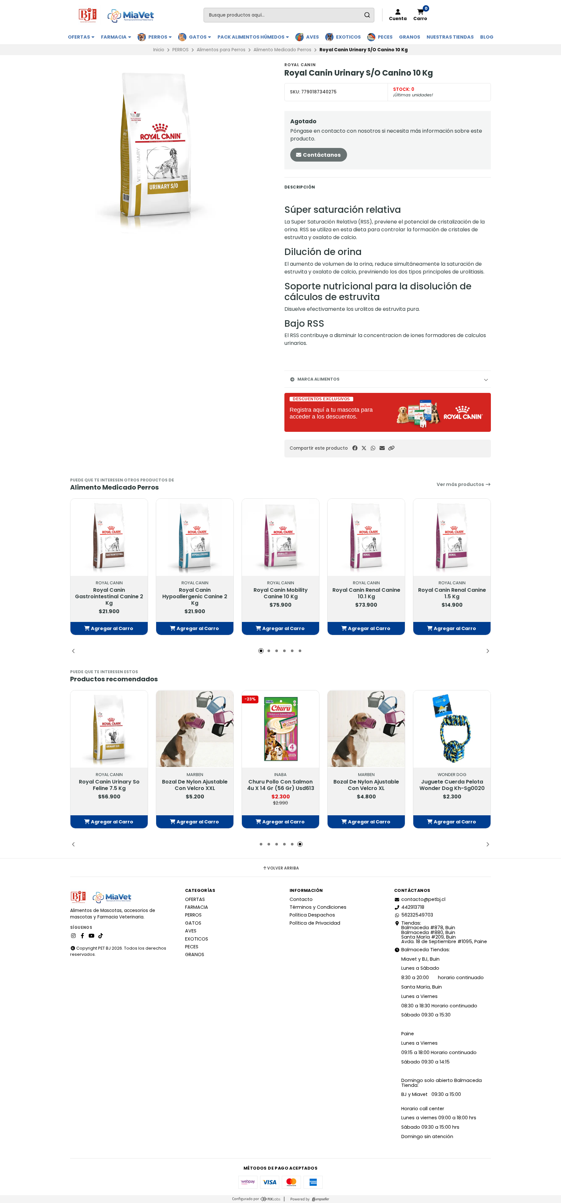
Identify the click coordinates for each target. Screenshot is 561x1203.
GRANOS (409, 37)
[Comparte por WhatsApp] (373, 448)
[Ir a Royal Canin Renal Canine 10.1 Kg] (366, 537)
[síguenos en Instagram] (73, 936)
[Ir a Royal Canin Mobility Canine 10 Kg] (280, 537)
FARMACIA (114, 37)
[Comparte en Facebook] (355, 448)
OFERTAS (79, 37)
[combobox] (289, 15)
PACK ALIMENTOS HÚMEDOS (251, 37)
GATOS (198, 37)
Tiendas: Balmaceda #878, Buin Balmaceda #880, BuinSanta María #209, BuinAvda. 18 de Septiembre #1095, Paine (444, 932)
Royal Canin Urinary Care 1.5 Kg (452, 785)
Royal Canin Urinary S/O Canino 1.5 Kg (109, 785)
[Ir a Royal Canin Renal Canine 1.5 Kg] (452, 537)
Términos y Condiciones (318, 907)
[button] (391, 448)
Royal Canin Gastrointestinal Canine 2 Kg (109, 596)
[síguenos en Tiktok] (100, 936)
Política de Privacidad (315, 923)
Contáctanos (321, 155)
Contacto (301, 899)
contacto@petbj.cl (423, 899)
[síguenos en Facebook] (82, 936)
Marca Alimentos (318, 379)
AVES (312, 37)
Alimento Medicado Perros (282, 50)
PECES (385, 37)
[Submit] (367, 15)
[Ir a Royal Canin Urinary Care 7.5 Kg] (280, 729)
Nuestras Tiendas (450, 37)
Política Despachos (312, 915)
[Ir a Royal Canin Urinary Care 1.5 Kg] (452, 729)
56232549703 (417, 915)
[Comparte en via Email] (382, 448)
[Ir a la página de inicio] (119, 15)
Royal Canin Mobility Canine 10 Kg (281, 593)
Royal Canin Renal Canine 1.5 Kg (452, 593)
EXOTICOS (348, 37)
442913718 (412, 907)
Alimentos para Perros (221, 50)
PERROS (158, 37)
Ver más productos (461, 484)
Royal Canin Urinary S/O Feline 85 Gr (195, 785)
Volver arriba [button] (283, 868)
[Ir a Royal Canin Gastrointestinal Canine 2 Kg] (109, 537)
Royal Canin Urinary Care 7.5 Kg (280, 785)
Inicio (158, 50)
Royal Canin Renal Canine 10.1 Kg (366, 593)
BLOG (486, 37)
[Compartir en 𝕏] (364, 448)
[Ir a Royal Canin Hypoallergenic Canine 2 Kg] (194, 537)
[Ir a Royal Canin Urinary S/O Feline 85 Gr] (194, 729)
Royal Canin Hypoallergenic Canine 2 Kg (194, 596)
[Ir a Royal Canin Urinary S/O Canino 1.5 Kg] (109, 729)
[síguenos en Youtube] (91, 936)
